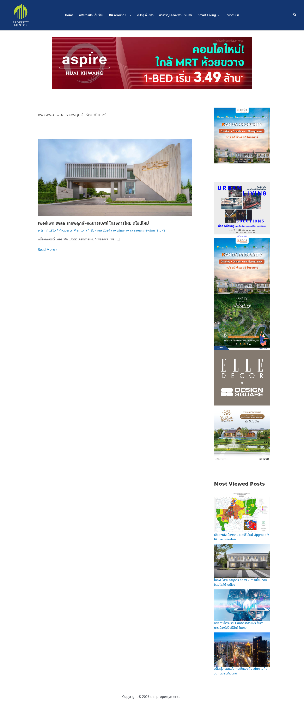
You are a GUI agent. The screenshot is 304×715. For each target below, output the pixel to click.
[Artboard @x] (242, 209)
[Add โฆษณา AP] (152, 62)
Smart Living (207, 15)
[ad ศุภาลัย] (242, 433)
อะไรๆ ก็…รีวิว (145, 15)
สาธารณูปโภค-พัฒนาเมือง (175, 15)
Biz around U (118, 15)
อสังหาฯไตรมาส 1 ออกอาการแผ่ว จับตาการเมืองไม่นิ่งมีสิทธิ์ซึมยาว (238, 625)
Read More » (47, 249)
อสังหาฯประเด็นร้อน (91, 15)
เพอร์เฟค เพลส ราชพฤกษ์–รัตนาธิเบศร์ (139, 230)
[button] (129, 15)
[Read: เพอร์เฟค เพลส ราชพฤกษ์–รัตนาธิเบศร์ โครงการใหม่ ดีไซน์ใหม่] (115, 176)
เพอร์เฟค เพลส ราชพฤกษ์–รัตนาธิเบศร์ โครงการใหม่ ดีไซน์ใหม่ (93, 223)
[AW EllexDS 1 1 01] (242, 377)
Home (69, 15)
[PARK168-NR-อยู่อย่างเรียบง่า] (242, 321)
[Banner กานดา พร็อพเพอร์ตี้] (242, 135)
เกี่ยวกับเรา (232, 15)
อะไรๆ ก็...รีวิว (47, 230)
